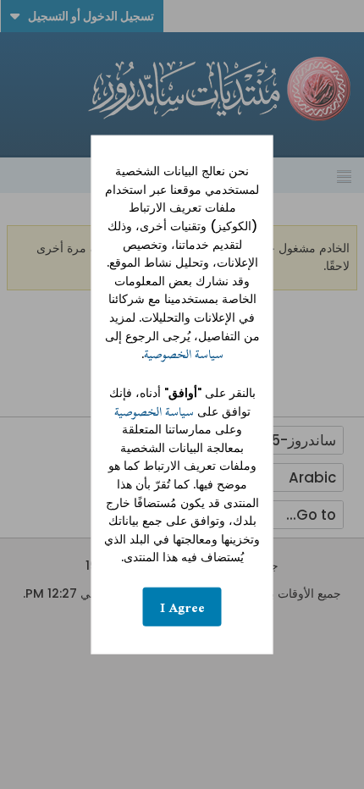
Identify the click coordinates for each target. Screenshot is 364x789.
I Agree (182, 606)
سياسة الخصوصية (183, 354)
